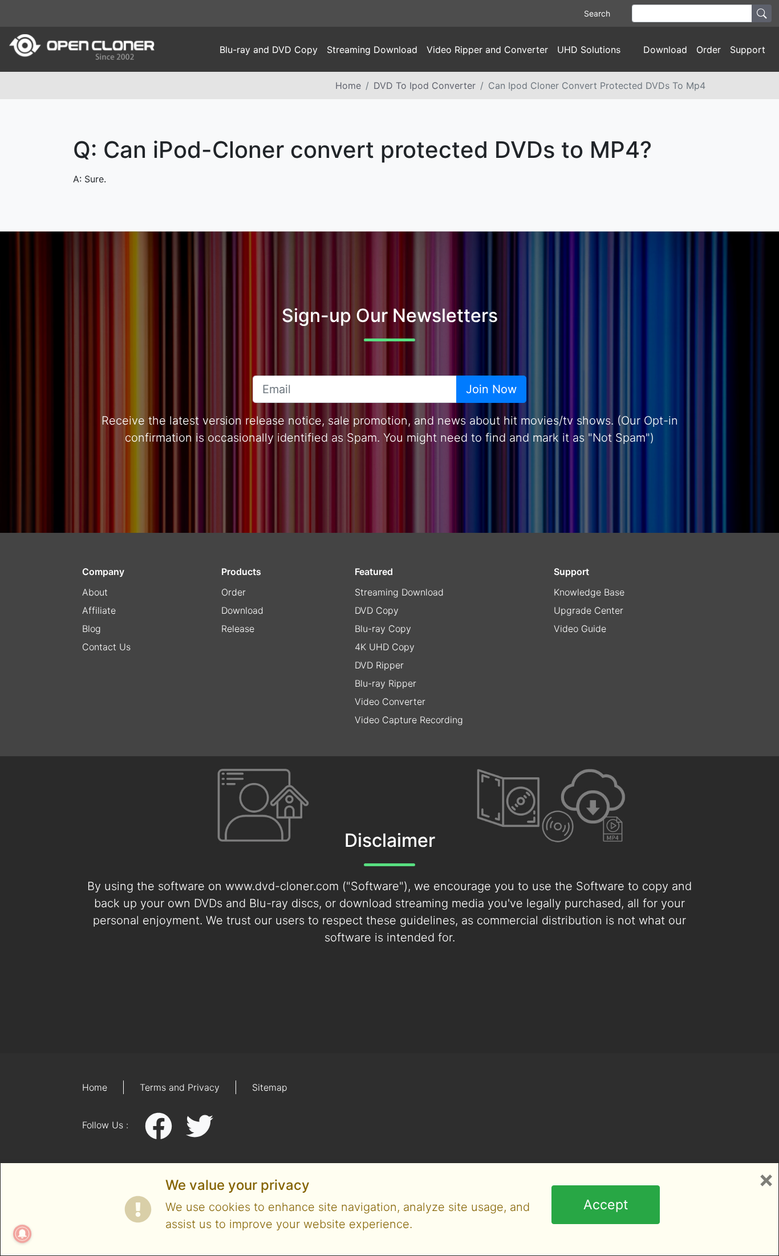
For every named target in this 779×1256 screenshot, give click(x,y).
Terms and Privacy (180, 1087)
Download (665, 49)
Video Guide (580, 628)
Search (597, 13)
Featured (374, 571)
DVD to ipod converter (425, 85)
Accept (605, 1205)
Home (348, 85)
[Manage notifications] (22, 1234)
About (95, 592)
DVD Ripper (379, 665)
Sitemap (269, 1087)
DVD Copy (377, 610)
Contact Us (106, 647)
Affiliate (99, 610)
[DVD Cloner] (82, 49)
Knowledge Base (589, 592)
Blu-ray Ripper (385, 683)
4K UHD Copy (385, 647)
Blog (91, 628)
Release (237, 628)
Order (708, 49)
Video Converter (390, 701)
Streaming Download (372, 49)
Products (241, 571)
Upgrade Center (588, 610)
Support (571, 571)
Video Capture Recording (409, 719)
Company (103, 571)
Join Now (491, 389)
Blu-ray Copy (383, 628)
